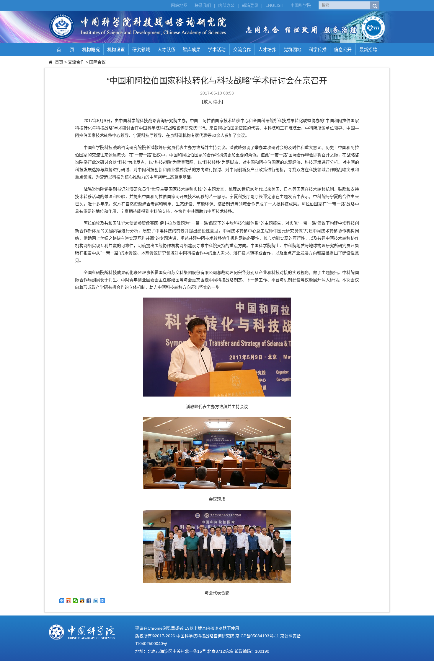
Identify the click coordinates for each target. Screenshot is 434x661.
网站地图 (179, 5)
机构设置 (116, 49)
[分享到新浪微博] (68, 600)
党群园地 (292, 49)
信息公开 (343, 49)
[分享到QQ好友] (82, 600)
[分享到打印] (102, 600)
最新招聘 (368, 49)
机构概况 (91, 49)
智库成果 (191, 49)
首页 (59, 62)
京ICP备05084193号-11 (257, 636)
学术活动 (217, 49)
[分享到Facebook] (89, 600)
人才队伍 (166, 49)
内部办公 (226, 5)
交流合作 (242, 49)
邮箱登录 (250, 5)
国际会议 (97, 62)
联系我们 (203, 5)
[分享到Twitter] (95, 600)
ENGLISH (274, 5)
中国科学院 (301, 5)
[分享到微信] (75, 600)
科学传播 (318, 49)
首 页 (65, 49)
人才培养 (267, 49)
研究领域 (141, 49)
